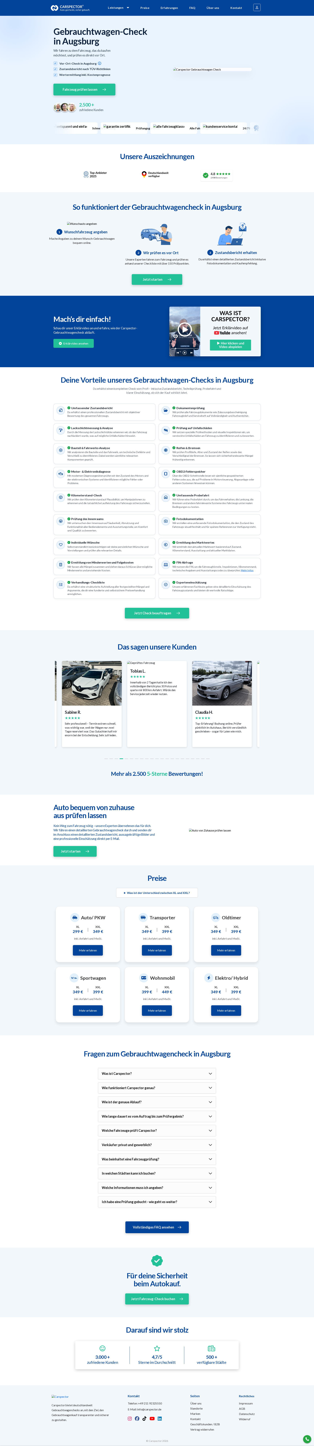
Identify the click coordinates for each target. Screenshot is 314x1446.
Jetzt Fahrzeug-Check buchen (153, 1299)
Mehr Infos (247, 570)
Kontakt (236, 7)
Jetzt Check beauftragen (152, 613)
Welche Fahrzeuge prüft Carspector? (129, 1130)
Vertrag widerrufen (202, 1429)
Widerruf (244, 1419)
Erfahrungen (169, 7)
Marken (195, 1413)
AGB (242, 1408)
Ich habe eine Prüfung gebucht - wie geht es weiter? (139, 1202)
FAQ (192, 7)
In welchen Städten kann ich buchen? (129, 1173)
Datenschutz (247, 1414)
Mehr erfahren (88, 950)
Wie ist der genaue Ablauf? (122, 1102)
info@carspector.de (149, 1409)
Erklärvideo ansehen (75, 343)
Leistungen (115, 7)
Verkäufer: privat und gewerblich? (127, 1145)
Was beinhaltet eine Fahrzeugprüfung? (130, 1159)
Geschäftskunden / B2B (205, 1424)
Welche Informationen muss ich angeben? (132, 1188)
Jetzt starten (152, 279)
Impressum (246, 1403)
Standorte (196, 1408)
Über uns (213, 7)
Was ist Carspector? (117, 1074)
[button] (106, 758)
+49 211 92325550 (150, 1403)
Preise (144, 7)
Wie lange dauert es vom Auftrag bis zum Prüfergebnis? (143, 1116)
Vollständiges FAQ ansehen (153, 1227)
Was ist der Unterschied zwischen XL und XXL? (158, 892)
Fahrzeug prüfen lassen (80, 89)
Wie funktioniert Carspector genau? (128, 1088)
